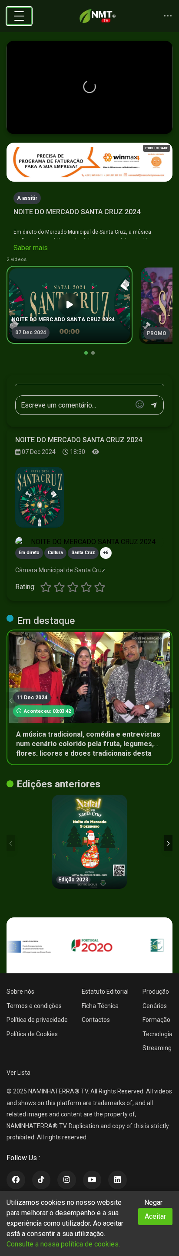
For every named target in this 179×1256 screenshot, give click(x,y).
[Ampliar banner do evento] (89, 542)
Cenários (155, 1005)
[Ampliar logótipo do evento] (39, 497)
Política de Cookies (32, 1034)
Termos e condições (34, 1005)
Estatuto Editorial (105, 991)
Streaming (157, 1047)
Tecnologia (157, 1034)
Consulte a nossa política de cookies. (63, 1244)
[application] (89, 87)
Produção (156, 991)
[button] (89, 86)
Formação (156, 1019)
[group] (70, 305)
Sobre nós (20, 991)
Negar (153, 1202)
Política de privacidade (37, 1019)
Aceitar (155, 1216)
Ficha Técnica (100, 1005)
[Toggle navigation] (19, 16)
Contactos (96, 1019)
